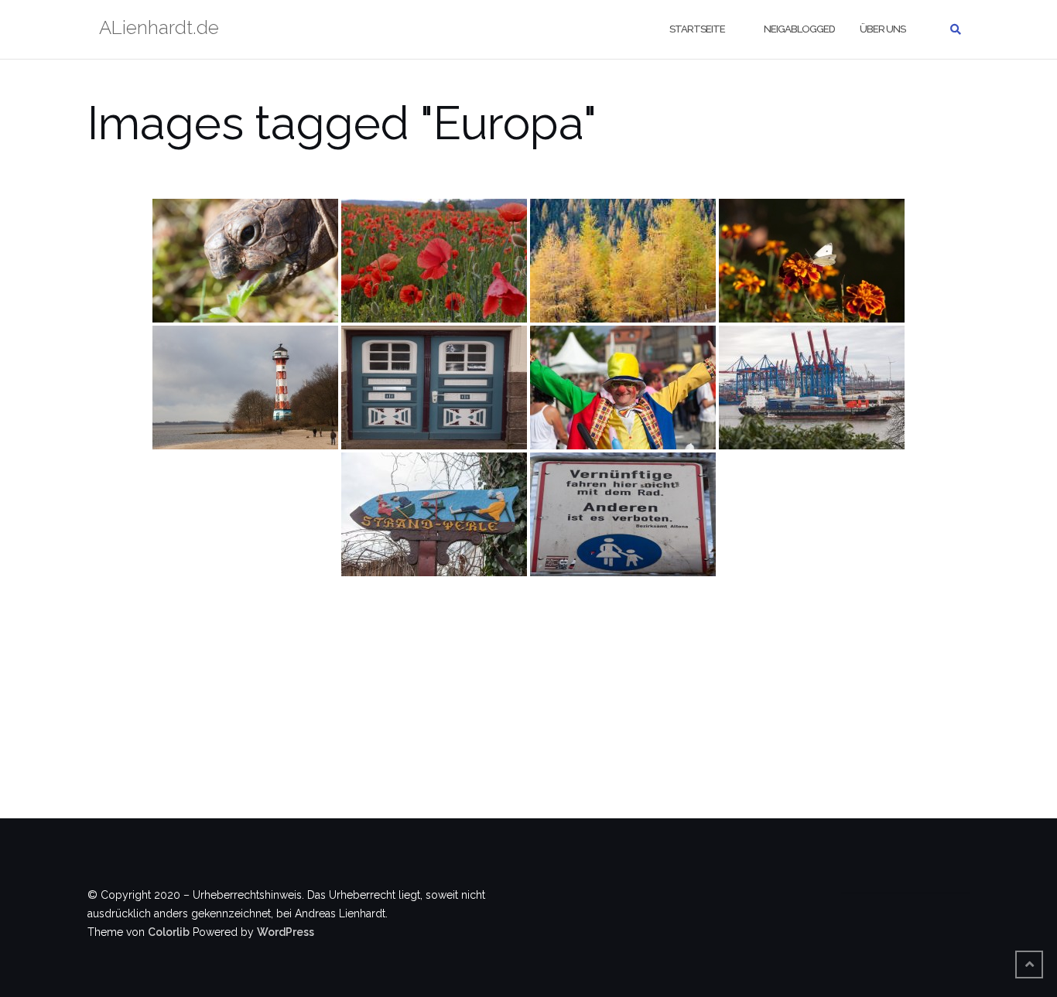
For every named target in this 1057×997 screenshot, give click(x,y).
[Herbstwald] (623, 261)
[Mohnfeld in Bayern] (434, 261)
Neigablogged (799, 29)
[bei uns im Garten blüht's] (812, 261)
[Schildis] (245, 261)
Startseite (697, 29)
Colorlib (169, 932)
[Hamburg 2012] (245, 387)
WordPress (285, 932)
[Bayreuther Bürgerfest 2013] (623, 387)
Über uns (882, 29)
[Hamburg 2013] (812, 387)
